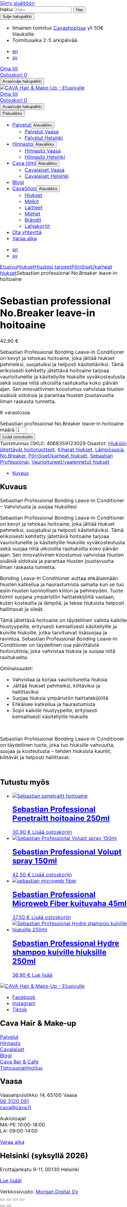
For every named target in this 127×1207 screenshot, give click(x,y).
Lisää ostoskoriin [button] (52, 832)
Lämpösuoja (109, 449)
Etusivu (8, 267)
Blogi (6, 1055)
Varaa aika (12, 1142)
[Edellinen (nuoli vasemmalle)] (2, 1206)
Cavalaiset (12, 1049)
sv (15, 57)
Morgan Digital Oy (57, 1191)
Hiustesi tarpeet (53, 267)
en (15, 51)
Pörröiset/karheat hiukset (57, 456)
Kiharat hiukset (75, 449)
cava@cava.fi (15, 1107)
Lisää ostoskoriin (17, 437)
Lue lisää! (11, 1180)
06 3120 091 (14, 1101)
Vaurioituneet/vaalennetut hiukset (70, 462)
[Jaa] (15, 1200)
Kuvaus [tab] (20, 473)
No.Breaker (13, 456)
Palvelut (9, 1037)
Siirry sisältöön (17, 3)
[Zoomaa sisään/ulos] (2, 1200)
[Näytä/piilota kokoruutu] (8, 1200)
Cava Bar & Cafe (19, 1062)
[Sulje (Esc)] (21, 1200)
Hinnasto (10, 1043)
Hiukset (26, 267)
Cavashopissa (69, 28)
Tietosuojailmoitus (21, 1068)
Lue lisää (42, 975)
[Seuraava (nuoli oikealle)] (8, 1206)
